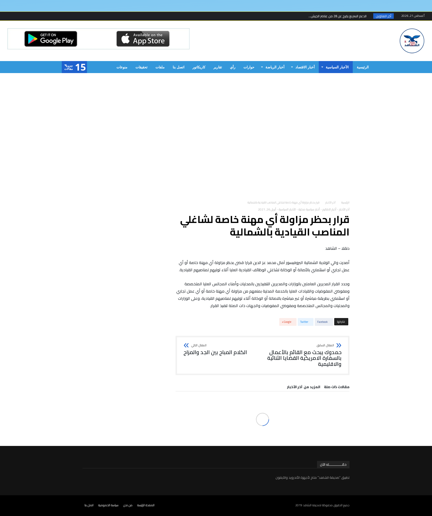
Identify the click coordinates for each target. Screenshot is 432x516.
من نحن (127, 505)
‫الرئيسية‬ (345, 202)
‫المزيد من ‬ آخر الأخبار (303, 387)
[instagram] (12, 16)
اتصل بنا (89, 505)
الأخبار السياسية (287, 209)
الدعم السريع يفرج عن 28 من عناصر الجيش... (338, 16)
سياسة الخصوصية (108, 505)
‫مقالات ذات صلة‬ (337, 387)
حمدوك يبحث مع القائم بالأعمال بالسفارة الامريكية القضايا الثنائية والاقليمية (304, 355)
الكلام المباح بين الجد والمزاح (215, 349)
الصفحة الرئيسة (145, 505)
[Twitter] (30, 16)
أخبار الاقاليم (329, 209)
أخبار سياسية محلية (309, 209)
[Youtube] (21, 16)
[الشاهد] (412, 28)
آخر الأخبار (330, 202)
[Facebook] (40, 16)
